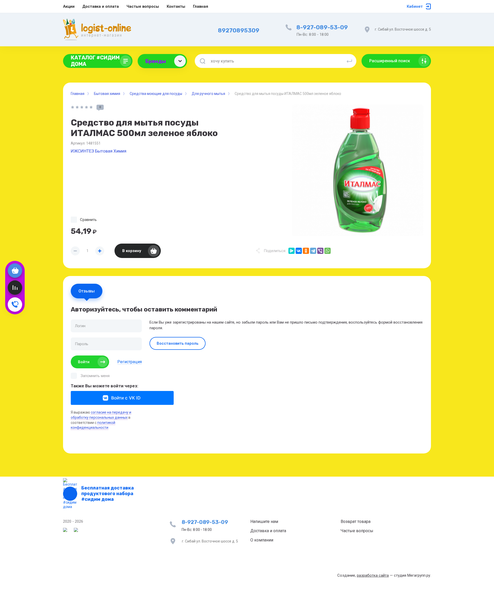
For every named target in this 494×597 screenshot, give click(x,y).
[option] (357, 170)
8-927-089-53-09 (322, 27)
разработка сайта (373, 575)
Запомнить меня (95, 375)
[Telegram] (313, 251)
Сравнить (88, 219)
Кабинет (415, 6)
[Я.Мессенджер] (291, 251)
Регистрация (129, 361)
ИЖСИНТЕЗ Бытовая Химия (98, 151)
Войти (84, 362)
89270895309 (238, 30)
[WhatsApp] (327, 251)
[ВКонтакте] (299, 251)
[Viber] (320, 251)
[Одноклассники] (306, 251)
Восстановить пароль (177, 343)
